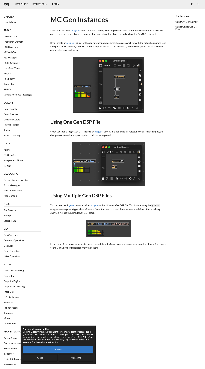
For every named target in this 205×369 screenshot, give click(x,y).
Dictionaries (10, 155)
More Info (76, 357)
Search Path (10, 220)
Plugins (7, 73)
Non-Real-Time (12, 68)
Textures (8, 312)
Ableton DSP (10, 36)
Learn (55, 4)
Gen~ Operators (12, 250)
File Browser (10, 210)
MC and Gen (10, 52)
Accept (58, 349)
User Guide (21, 4)
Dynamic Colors (12, 119)
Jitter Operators (12, 256)
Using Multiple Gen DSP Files (186, 28)
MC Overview (11, 47)
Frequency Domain (13, 41)
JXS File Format (12, 297)
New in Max (10, 22)
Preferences (10, 364)
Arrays (7, 149)
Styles (7, 130)
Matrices (8, 302)
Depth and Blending (14, 270)
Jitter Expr (9, 291)
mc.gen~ (75, 30)
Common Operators (14, 240)
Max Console (10, 195)
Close (40, 357)
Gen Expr (8, 245)
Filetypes (8, 215)
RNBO (7, 89)
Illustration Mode (13, 190)
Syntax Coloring (12, 135)
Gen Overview (11, 235)
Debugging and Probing (16, 179)
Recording (9, 84)
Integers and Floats (13, 160)
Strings (7, 165)
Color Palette (10, 109)
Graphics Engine (12, 281)
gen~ (71, 205)
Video (7, 318)
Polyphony (9, 78)
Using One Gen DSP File (187, 21)
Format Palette (11, 124)
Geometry (9, 275)
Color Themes (11, 114)
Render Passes (11, 307)
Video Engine (10, 323)
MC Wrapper (10, 57)
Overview (9, 16)
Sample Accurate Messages (18, 94)
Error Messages (12, 185)
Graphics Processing (14, 286)
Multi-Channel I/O (13, 62)
